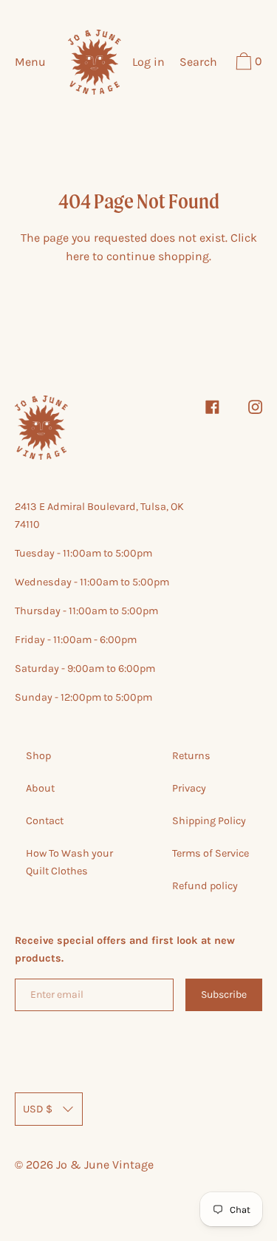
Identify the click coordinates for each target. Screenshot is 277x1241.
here (77, 256)
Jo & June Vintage (105, 1164)
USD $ (37, 1109)
